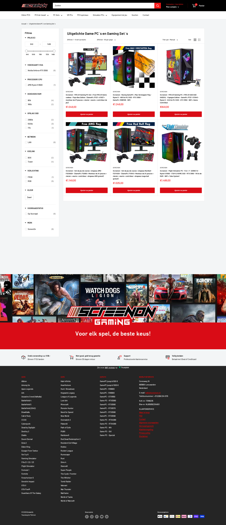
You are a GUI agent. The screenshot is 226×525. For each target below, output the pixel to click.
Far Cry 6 (24, 454)
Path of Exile (66, 427)
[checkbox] (41, 70)
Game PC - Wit (106, 427)
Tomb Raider (66, 481)
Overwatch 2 (66, 420)
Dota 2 (24, 443)
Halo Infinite (66, 381)
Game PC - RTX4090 (108, 424)
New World (65, 416)
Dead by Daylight (28, 427)
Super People (66, 470)
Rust (62, 458)
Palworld (64, 424)
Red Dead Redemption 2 (71, 439)
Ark (22, 393)
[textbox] (31, 44)
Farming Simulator (28, 458)
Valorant (64, 485)
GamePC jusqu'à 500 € (109, 381)
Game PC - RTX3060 (108, 400)
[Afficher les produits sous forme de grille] (195, 40)
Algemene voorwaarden (149, 422)
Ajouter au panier (86, 114)
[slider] (26, 51)
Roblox (63, 447)
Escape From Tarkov (29, 451)
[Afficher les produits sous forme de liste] (199, 40)
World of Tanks (67, 497)
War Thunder (66, 489)
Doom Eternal (26, 439)
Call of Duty (26, 416)
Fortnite (24, 474)
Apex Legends (27, 389)
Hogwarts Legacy (68, 393)
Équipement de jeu (119, 15)
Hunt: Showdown (68, 389)
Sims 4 (63, 462)
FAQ (140, 416)
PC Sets (56, 15)
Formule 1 (25, 470)
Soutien (135, 15)
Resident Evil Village (69, 443)
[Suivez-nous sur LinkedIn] (107, 516)
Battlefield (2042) (28, 408)
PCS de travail (40, 15)
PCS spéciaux (82, 15)
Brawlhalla (25, 412)
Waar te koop (144, 412)
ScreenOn (69, 91)
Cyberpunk (25, 424)
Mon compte (171, 7)
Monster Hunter (67, 408)
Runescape (65, 454)
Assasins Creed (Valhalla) (31, 397)
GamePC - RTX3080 (108, 412)
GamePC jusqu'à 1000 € (109, 385)
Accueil (23, 24)
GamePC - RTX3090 (108, 416)
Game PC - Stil (105, 431)
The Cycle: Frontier (68, 474)
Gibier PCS (25, 15)
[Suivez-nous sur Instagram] (92, 516)
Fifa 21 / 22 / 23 (27, 462)
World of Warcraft (68, 501)
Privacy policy (144, 433)
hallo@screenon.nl (152, 393)
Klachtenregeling (146, 429)
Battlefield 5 (26, 404)
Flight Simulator (27, 466)
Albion (24, 381)
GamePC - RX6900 (107, 393)
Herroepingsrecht (146, 426)
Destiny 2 (25, 431)
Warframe (65, 493)
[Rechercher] (157, 5)
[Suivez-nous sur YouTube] (102, 516)
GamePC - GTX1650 (107, 397)
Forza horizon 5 (27, 478)
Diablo (24, 435)
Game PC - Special (107, 435)
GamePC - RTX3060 (108, 404)
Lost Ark (64, 400)
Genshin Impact (27, 481)
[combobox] (103, 5)
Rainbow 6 (65, 435)
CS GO (23, 420)
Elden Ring (25, 447)
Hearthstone (66, 385)
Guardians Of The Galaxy (31, 493)
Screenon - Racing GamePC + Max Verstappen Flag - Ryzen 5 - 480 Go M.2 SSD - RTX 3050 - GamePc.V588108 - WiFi (132, 97)
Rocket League (67, 451)
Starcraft (64, 466)
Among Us (25, 385)
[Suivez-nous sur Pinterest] (97, 516)
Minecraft (64, 404)
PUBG (63, 431)
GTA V (23, 485)
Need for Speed (67, 412)
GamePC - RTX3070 (108, 408)
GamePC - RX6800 (107, 389)
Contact (146, 15)
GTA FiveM (25, 489)
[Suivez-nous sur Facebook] (87, 516)
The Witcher (66, 478)
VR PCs (70, 15)
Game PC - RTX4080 (108, 420)
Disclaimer (143, 436)
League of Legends (69, 397)
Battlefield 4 (26, 400)
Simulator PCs (98, 15)
